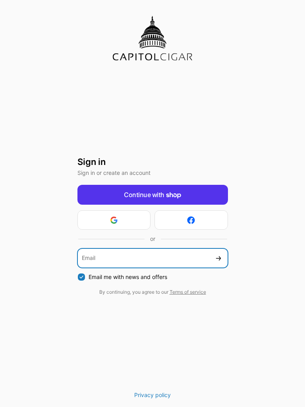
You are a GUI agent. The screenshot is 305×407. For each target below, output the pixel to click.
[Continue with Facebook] (191, 220)
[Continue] (218, 258)
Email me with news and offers (128, 276)
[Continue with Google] (114, 220)
